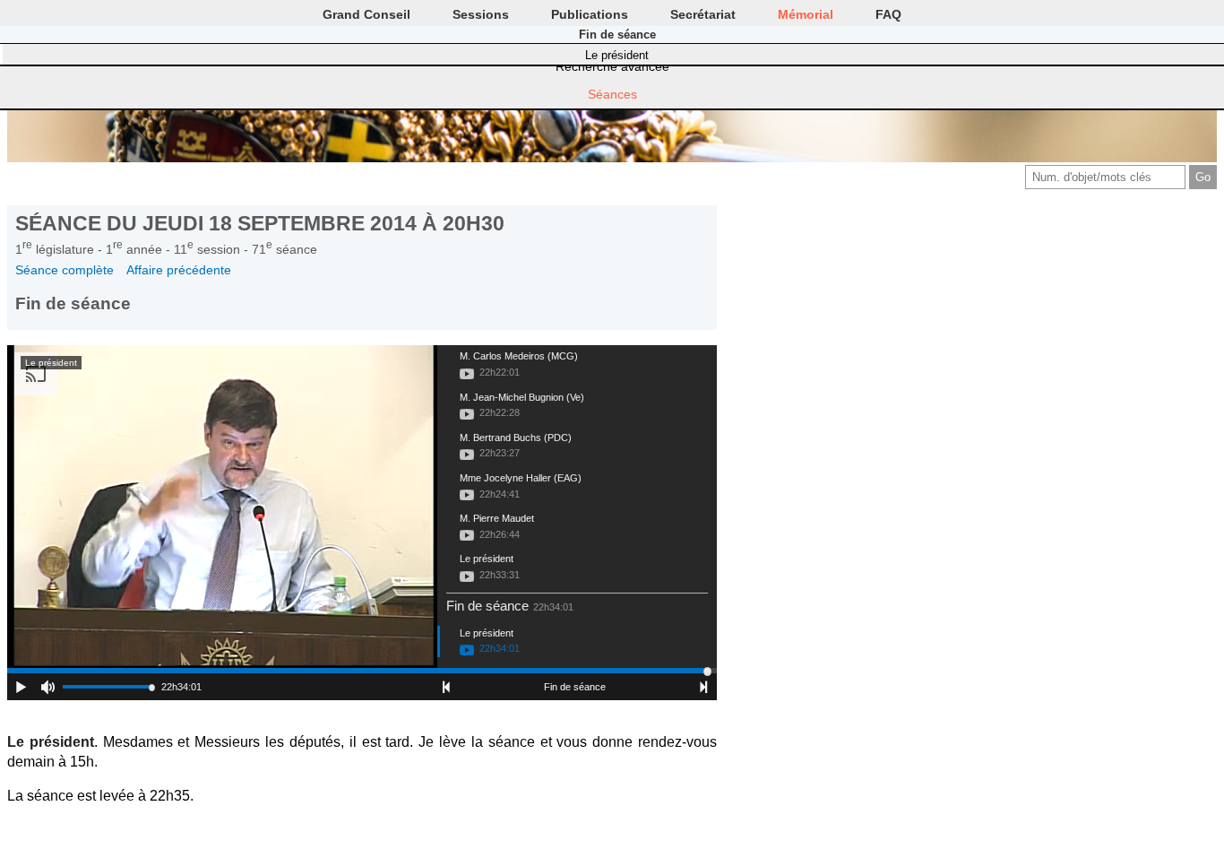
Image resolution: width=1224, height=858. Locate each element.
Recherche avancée (612, 66)
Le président (617, 55)
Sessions (481, 14)
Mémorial (805, 14)
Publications (589, 14)
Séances (612, 94)
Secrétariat (703, 14)
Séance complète (64, 270)
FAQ (888, 14)
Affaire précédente (178, 270)
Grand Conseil (366, 14)
